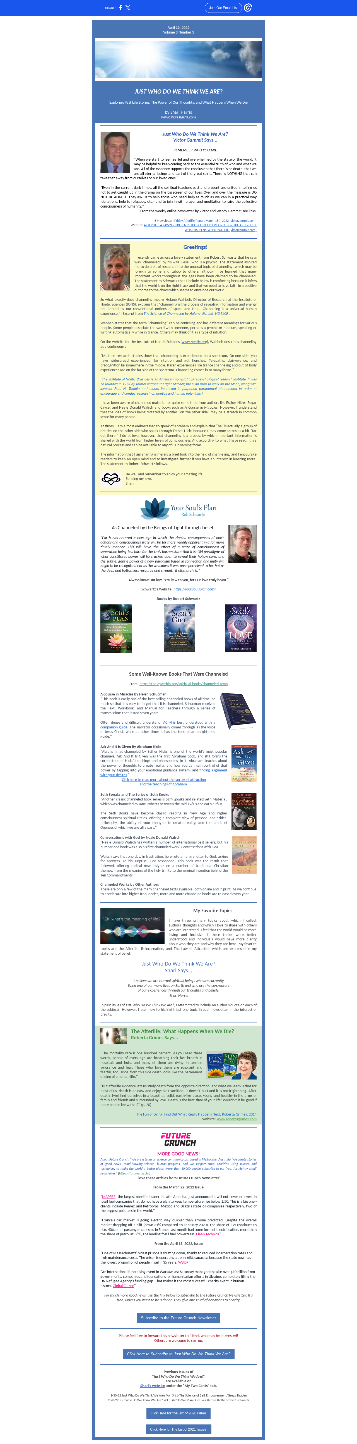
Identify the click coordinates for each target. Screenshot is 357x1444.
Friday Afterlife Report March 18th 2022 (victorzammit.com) (215, 221)
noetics (161, 393)
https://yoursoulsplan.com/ (194, 589)
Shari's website (152, 1386)
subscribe (209, 1169)
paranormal (208, 389)
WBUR (183, 1262)
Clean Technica (207, 1234)
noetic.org (199, 342)
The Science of (155, 314)
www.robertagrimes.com (237, 1119)
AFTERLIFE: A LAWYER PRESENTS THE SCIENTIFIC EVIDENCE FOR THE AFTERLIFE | (200, 225)
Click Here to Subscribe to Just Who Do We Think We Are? (178, 1354)
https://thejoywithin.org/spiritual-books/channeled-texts (183, 684)
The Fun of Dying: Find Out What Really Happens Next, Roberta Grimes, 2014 (196, 1114)
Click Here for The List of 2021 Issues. (178, 1429)
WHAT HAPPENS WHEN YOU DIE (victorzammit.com (220, 230)
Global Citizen (123, 1286)
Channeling (175, 314)
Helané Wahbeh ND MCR (208, 314)
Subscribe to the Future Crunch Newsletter (178, 1318)
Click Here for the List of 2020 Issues (178, 1413)
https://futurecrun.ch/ (134, 1173)
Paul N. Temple (127, 389)
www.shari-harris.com (178, 117)
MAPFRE (108, 1197)
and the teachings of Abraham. (164, 784)
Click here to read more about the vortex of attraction (164, 780)
